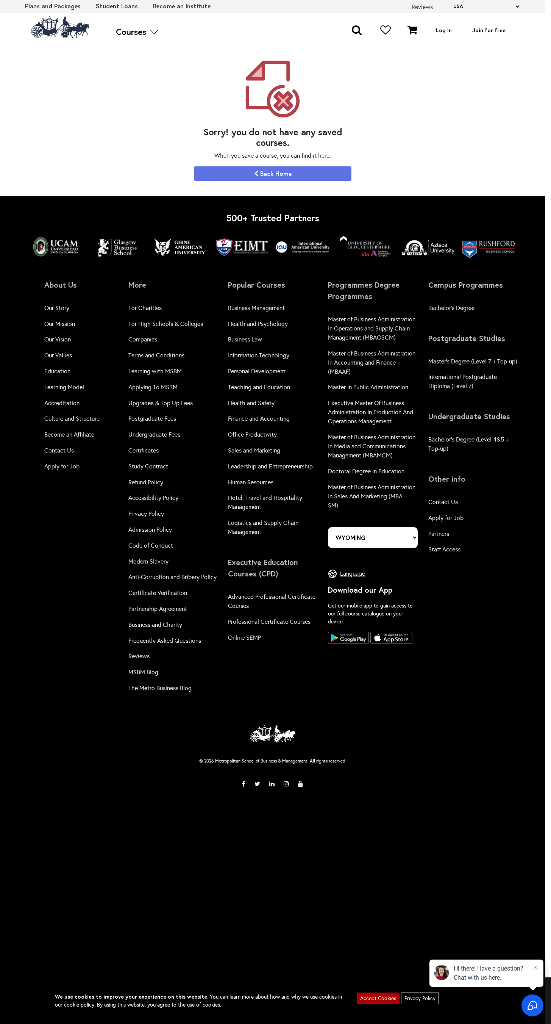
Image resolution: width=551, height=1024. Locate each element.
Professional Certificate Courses (269, 621)
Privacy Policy (146, 513)
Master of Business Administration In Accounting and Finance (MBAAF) (371, 362)
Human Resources (250, 482)
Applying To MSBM (153, 387)
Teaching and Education (259, 387)
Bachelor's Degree (451, 308)
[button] (357, 29)
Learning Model (64, 387)
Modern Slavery (148, 561)
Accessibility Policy (153, 497)
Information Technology (258, 355)
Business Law (245, 339)
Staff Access (444, 549)
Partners (438, 533)
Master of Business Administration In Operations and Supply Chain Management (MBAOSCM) (371, 328)
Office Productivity (252, 434)
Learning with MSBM (155, 371)
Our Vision (57, 339)
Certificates (143, 450)
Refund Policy (145, 482)
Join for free (489, 30)
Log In (444, 30)
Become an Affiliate (69, 434)
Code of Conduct (150, 545)
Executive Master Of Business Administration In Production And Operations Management (370, 412)
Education (57, 371)
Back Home (275, 173)
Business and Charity (155, 624)
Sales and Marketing (254, 450)
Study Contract (148, 466)
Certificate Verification (157, 593)
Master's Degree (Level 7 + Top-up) (472, 361)
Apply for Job (62, 466)
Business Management (256, 308)
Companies (142, 339)
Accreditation (62, 403)
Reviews (139, 656)
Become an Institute (182, 6)
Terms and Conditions (156, 355)
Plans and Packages (53, 6)
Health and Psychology (258, 323)
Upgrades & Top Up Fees (160, 403)
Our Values (58, 355)
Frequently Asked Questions (164, 640)
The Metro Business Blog (160, 688)
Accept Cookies (378, 998)
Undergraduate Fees (154, 434)
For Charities (145, 308)
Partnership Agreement (157, 608)
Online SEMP (244, 637)
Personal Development (257, 371)
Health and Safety (251, 403)
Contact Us (59, 450)
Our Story (56, 308)
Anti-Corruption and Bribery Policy (172, 577)
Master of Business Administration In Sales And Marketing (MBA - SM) (371, 496)
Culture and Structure (72, 418)
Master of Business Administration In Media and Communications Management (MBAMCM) (371, 446)
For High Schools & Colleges (165, 323)
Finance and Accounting (259, 418)
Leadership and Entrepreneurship (270, 466)
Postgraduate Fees (152, 418)
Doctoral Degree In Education (366, 471)
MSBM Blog (143, 672)
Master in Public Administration (368, 387)
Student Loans (117, 6)
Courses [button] (132, 31)
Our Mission (59, 323)
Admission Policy (150, 529)
